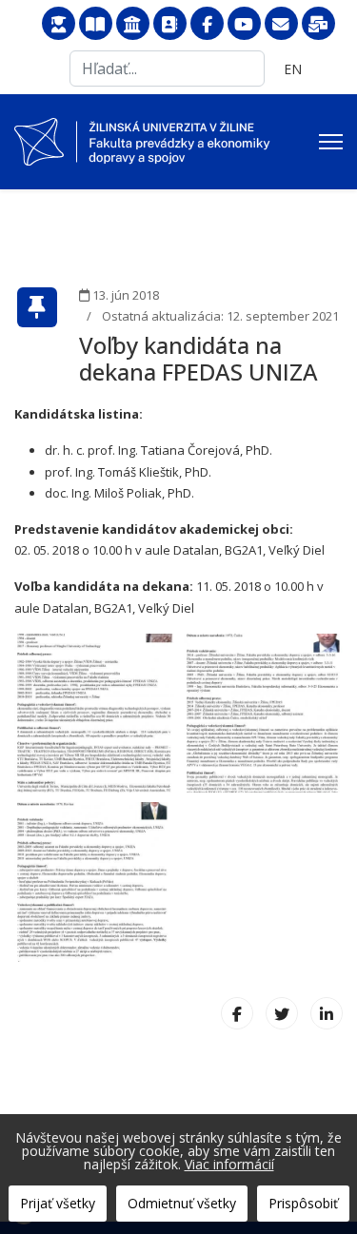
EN (293, 69)
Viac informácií (229, 1164)
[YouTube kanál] (244, 24)
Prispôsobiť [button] (303, 1203)
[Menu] (331, 141)
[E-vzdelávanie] (58, 24)
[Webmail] (281, 24)
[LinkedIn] (326, 1013)
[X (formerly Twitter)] (282, 1013)
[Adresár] (170, 24)
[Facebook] (207, 24)
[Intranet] (132, 24)
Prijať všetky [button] (57, 1203)
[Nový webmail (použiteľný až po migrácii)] (318, 24)
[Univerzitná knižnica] (95, 24)
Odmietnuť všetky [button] (182, 1203)
